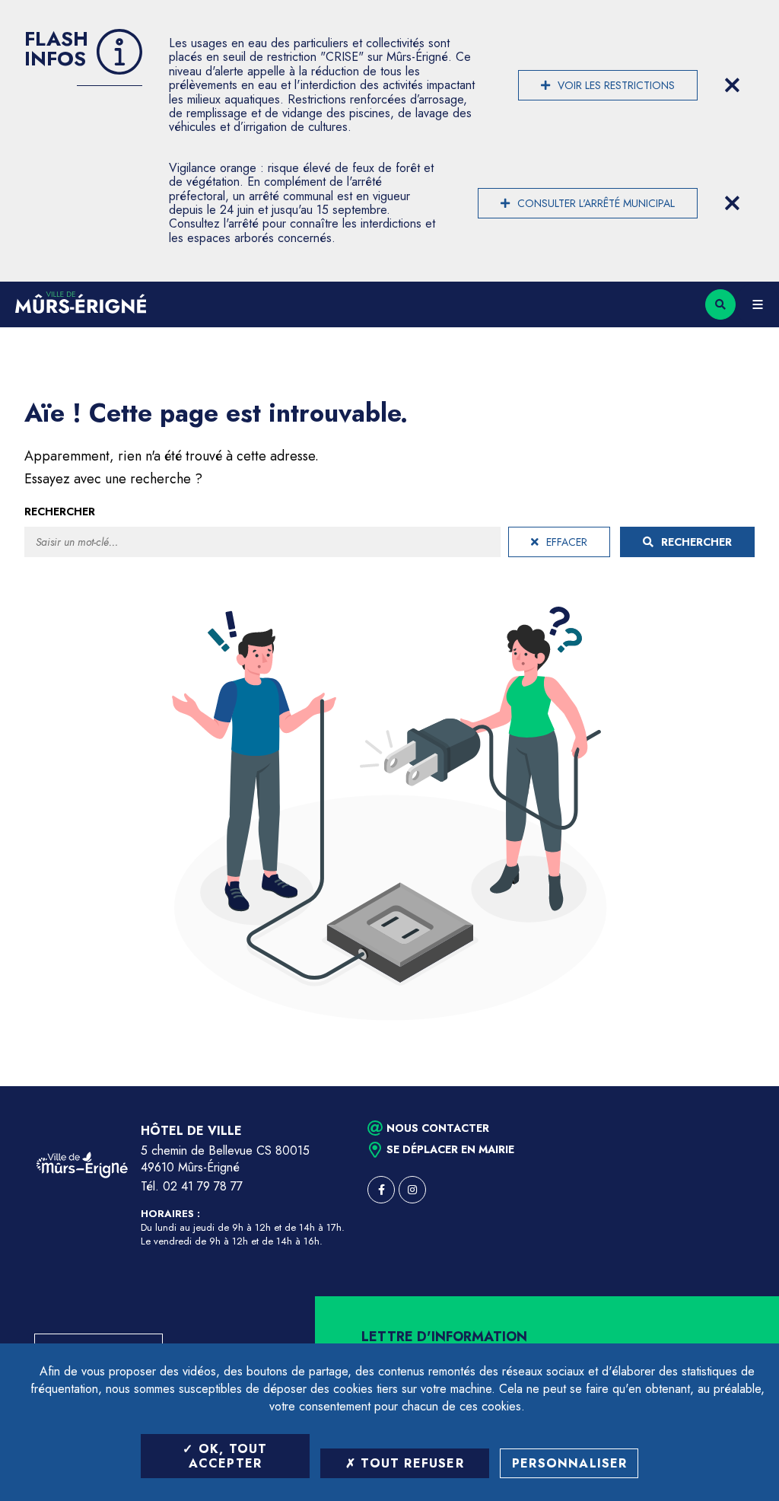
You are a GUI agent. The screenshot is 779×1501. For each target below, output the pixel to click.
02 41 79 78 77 (203, 1186)
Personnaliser (570, 1463)
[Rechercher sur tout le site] (720, 304)
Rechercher (59, 511)
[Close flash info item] (731, 85)
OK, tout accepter (228, 1456)
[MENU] (757, 304)
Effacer (566, 542)
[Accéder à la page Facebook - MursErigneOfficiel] (381, 1189)
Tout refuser (410, 1463)
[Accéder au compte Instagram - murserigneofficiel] (412, 1189)
